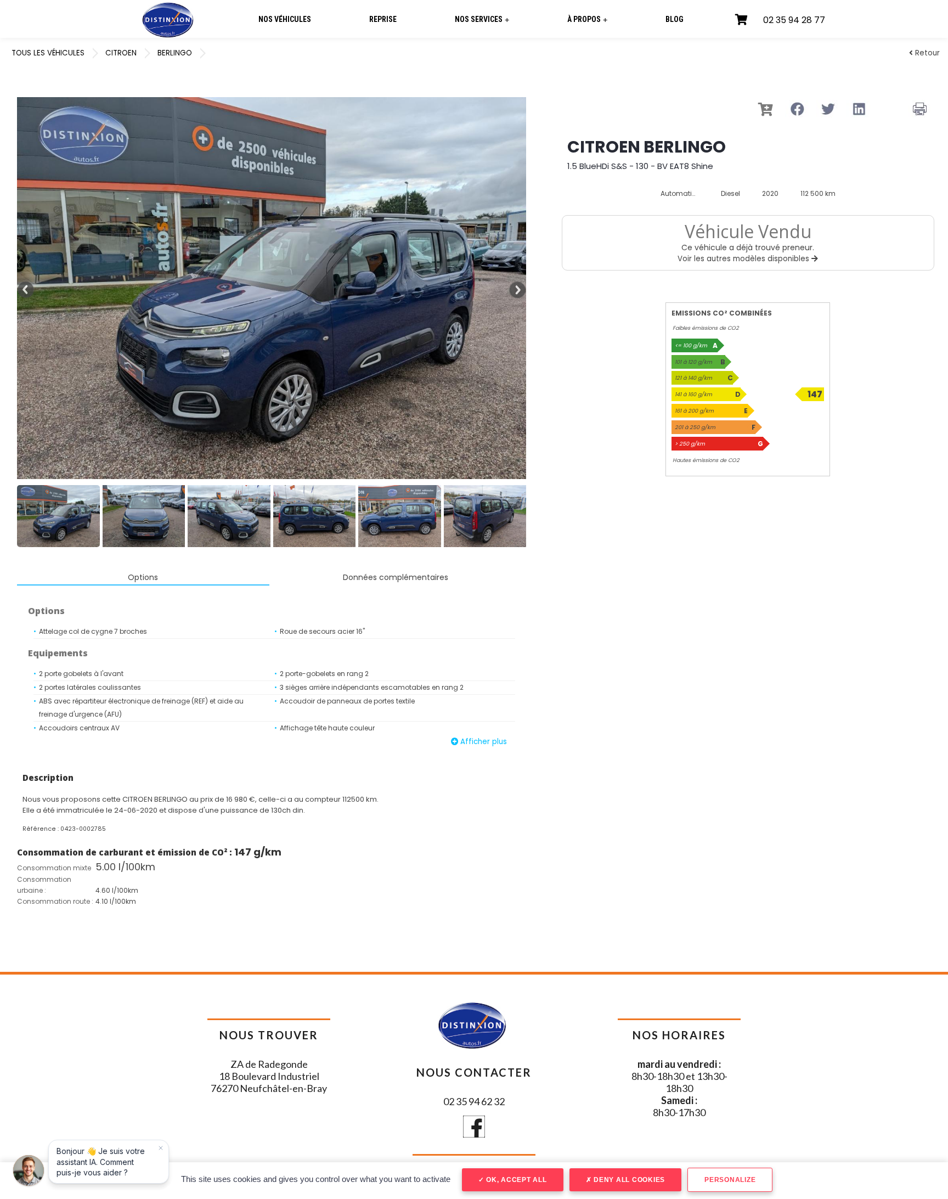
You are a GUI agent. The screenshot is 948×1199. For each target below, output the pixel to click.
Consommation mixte (54, 867)
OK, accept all (515, 1180)
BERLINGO (174, 53)
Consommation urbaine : (44, 885)
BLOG (674, 19)
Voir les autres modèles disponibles (744, 259)
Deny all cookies (628, 1180)
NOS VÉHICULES (284, 19)
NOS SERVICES (482, 19)
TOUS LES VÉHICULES (48, 53)
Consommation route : (55, 901)
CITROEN (121, 53)
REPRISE (383, 19)
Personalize (729, 1180)
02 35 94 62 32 (474, 1101)
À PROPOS (587, 19)
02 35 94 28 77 (794, 20)
